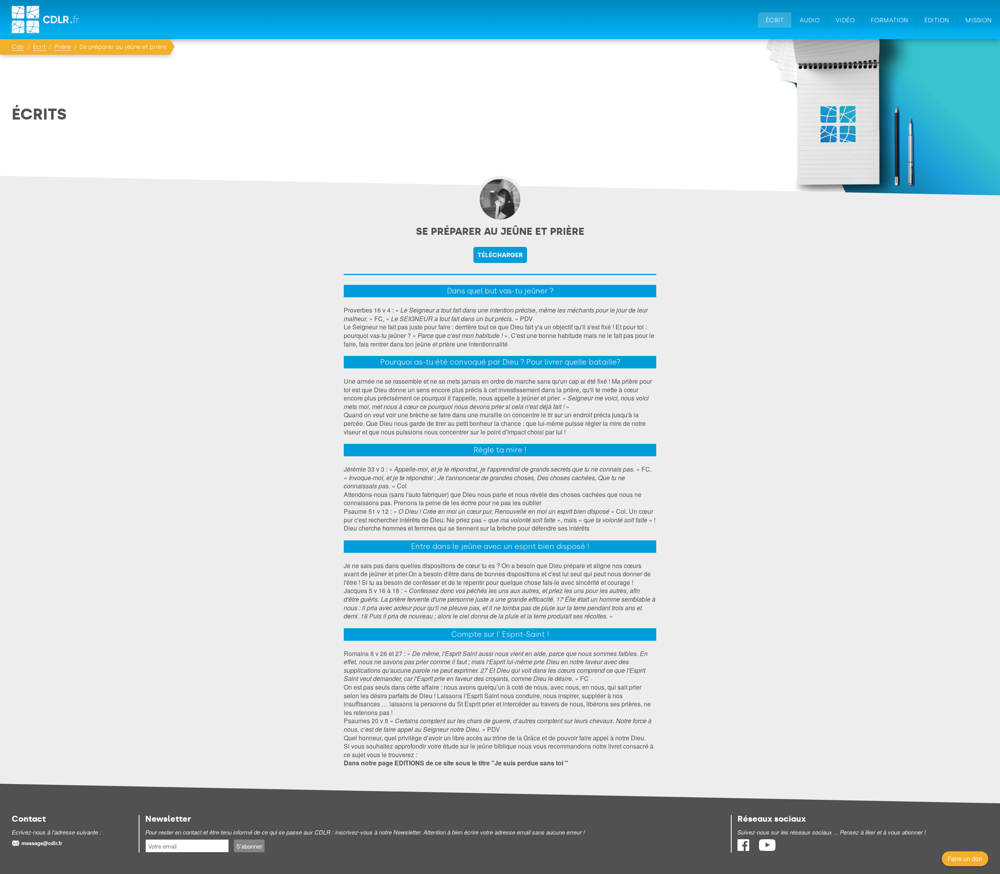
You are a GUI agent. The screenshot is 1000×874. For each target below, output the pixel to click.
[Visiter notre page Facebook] (744, 848)
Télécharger (500, 255)
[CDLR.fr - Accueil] (46, 19)
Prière (62, 46)
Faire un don (965, 858)
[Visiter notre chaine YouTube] (767, 848)
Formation (889, 20)
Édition (936, 20)
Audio (810, 20)
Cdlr (18, 46)
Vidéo (845, 20)
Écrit (775, 20)
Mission (978, 20)
